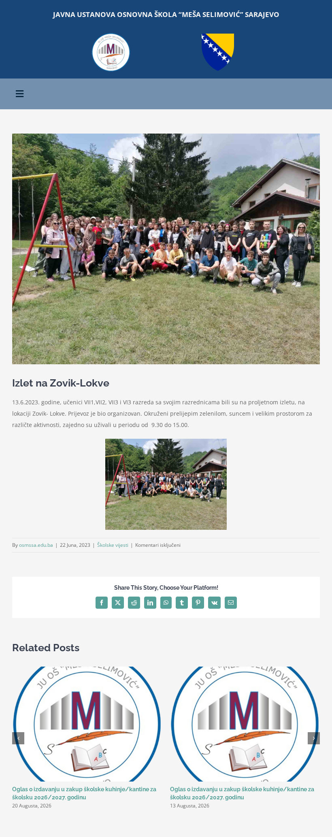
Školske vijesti (112, 545)
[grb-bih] (218, 36)
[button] (18, 738)
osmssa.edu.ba (36, 545)
